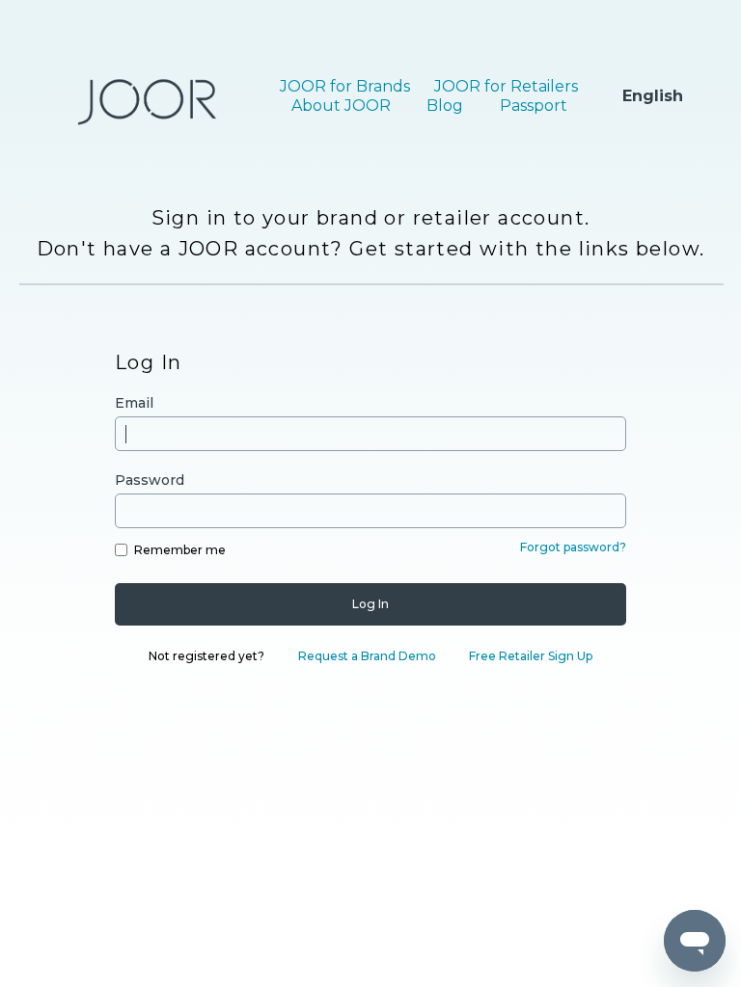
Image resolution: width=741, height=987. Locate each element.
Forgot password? (573, 547)
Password (149, 480)
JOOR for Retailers (506, 86)
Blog (444, 105)
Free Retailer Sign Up (530, 656)
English (652, 96)
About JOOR (341, 105)
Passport (533, 105)
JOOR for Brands (345, 86)
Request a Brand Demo (367, 656)
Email (134, 403)
